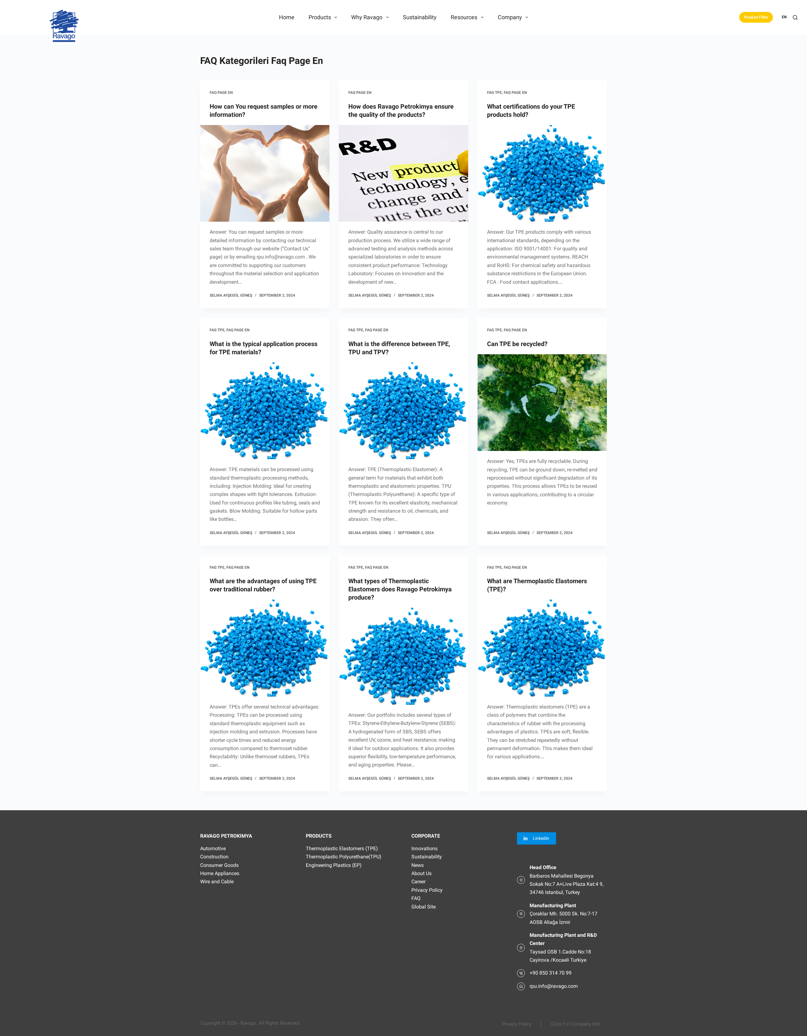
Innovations (424, 848)
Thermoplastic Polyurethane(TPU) (343, 857)
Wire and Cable (217, 882)
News (417, 865)
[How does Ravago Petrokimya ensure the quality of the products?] (403, 173)
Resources (464, 17)
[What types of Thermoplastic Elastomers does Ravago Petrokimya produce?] (403, 656)
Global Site (423, 907)
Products (320, 17)
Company (510, 17)
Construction (214, 857)
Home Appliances (219, 873)
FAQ (416, 898)
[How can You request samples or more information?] (264, 173)
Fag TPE (494, 92)
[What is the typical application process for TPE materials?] (264, 410)
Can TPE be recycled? (517, 344)
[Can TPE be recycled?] (542, 402)
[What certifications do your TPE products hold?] (542, 173)
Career (418, 882)
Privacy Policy (427, 890)
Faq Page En (221, 92)
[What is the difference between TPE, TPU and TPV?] (403, 410)
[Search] (795, 17)
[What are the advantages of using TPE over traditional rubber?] (264, 648)
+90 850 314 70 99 (551, 973)
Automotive (213, 848)
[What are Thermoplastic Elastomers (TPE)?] (542, 648)
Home (286, 17)
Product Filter (756, 17)
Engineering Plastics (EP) (334, 865)
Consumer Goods (219, 865)
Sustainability (420, 17)
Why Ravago (366, 17)
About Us (421, 873)
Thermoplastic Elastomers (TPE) (342, 848)
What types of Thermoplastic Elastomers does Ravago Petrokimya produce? (400, 589)
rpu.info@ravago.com (554, 986)
